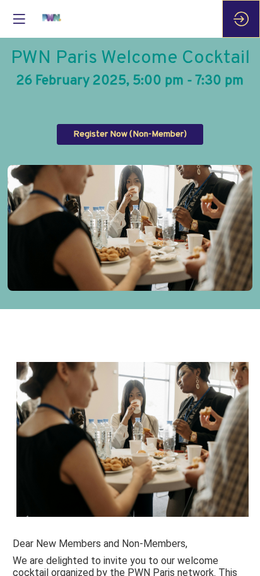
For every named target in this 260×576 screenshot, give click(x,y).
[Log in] (241, 19)
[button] (130, 134)
